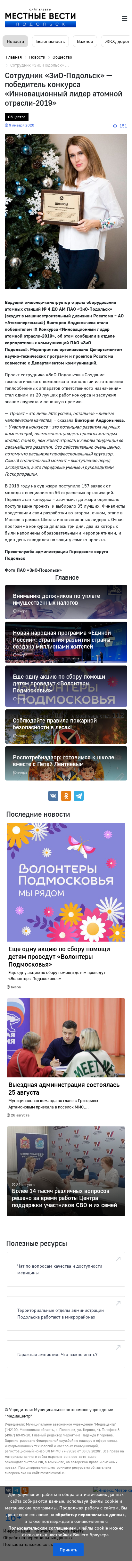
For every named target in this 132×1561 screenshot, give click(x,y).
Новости (15, 41)
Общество (16, 116)
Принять (68, 1549)
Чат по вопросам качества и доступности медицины (59, 1269)
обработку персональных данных (90, 1514)
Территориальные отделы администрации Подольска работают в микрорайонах (60, 1313)
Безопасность (50, 41)
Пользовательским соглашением (42, 1528)
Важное (85, 41)
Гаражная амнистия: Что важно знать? (57, 1354)
